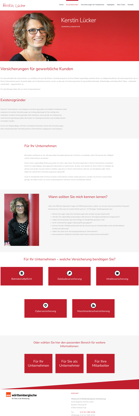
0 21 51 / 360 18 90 (87, 412)
